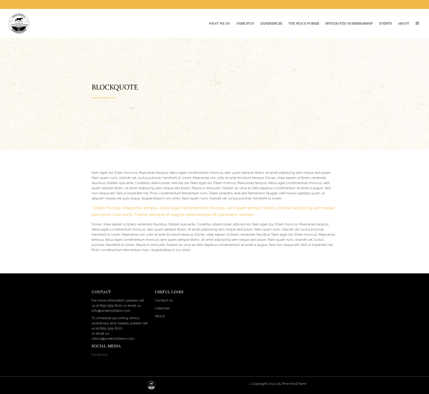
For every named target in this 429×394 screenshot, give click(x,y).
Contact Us (164, 300)
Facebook (100, 355)
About (160, 316)
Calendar (162, 308)
